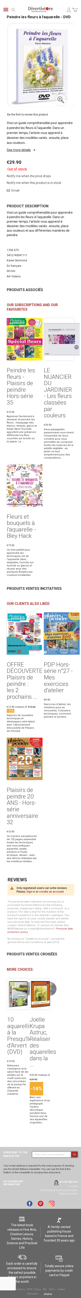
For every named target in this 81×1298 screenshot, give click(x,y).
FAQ (44, 1289)
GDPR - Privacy (34, 1289)
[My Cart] (75, 12)
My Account (68, 9)
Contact (61, 1289)
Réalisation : (33, 1294)
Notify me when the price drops (29, 176)
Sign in (30, 891)
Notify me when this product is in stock (34, 183)
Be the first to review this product (27, 114)
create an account (51, 891)
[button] (60, 100)
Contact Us (19, 1289)
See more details (19, 150)
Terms (52, 1289)
